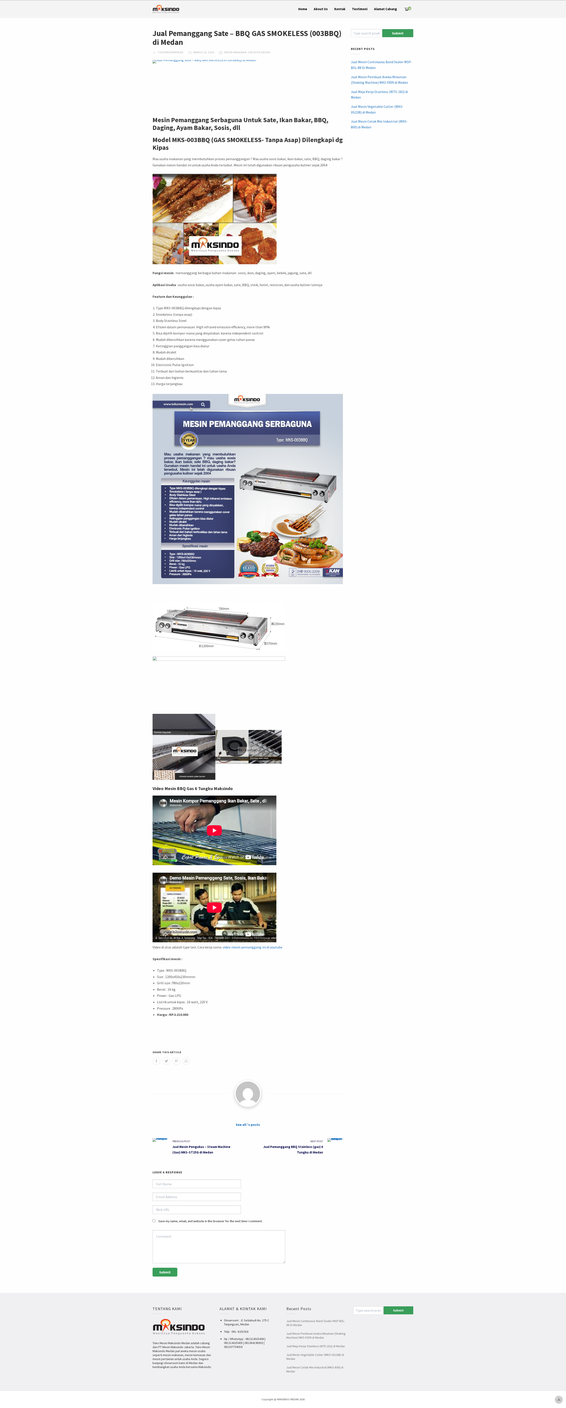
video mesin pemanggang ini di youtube (252, 947)
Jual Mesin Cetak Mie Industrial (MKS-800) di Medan (379, 124)
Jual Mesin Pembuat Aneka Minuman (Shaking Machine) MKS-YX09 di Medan (379, 80)
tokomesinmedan (170, 52)
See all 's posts (248, 1124)
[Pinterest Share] (176, 1061)
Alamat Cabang (385, 9)
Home (302, 9)
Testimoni (359, 9)
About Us (321, 9)
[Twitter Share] (166, 1061)
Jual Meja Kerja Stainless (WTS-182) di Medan (379, 94)
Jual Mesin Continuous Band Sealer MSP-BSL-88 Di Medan (381, 65)
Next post (316, 1141)
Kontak (339, 9)
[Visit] (248, 1093)
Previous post (181, 1141)
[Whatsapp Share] (186, 1061)
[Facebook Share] (156, 1061)
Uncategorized (259, 52)
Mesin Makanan (235, 52)
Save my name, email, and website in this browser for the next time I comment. (210, 1221)
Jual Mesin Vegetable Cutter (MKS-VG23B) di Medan (377, 109)
